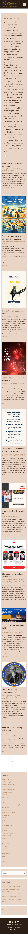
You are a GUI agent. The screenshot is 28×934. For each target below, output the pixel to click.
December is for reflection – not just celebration (14, 450)
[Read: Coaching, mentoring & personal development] (14, 214)
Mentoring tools (6, 828)
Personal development (19, 241)
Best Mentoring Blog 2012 (8, 784)
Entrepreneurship (14, 579)
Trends (16, 455)
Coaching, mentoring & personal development (12, 237)
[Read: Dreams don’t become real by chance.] (14, 358)
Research (4, 840)
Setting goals (10, 455)
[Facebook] (10, 922)
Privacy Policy (14, 930)
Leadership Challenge (16, 169)
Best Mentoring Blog (7, 779)
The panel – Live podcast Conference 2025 (12, 575)
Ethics (9, 169)
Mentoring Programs (7, 825)
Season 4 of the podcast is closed (12, 312)
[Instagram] (13, 922)
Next (14, 761)
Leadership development (8, 812)
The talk (9, 316)
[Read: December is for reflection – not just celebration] (14, 427)
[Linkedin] (15, 922)
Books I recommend (7, 792)
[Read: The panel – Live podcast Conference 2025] (14, 555)
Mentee (4, 817)
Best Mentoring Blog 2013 (8, 787)
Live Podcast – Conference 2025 (13, 627)
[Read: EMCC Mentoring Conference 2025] (14, 674)
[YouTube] (18, 922)
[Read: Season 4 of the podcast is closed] (14, 289)
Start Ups (4, 848)
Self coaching (5, 843)
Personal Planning (6, 835)
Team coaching (6, 853)
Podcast (4, 316)
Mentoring (4, 170)
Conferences (5, 579)
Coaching (4, 169)
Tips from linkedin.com (8, 858)
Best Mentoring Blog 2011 (8, 782)
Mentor (4, 820)
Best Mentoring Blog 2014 (8, 789)
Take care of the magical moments (12, 165)
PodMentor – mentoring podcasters (12, 729)
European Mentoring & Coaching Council (12, 805)
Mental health (5, 815)
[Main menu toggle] (24, 4)
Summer (4, 851)
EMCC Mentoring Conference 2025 (9, 691)
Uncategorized (6, 863)
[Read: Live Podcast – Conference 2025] (14, 615)
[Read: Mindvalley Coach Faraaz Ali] (14, 495)
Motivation (4, 383)
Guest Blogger (6, 807)
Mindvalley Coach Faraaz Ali (12, 512)
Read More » (5, 191)
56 (18, 758)
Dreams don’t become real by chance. (13, 379)
